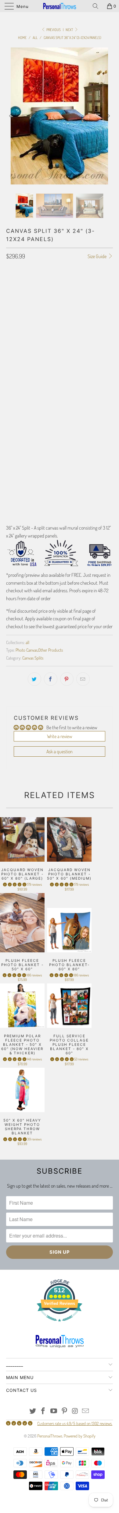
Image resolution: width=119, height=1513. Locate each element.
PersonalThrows (49, 1435)
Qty (9, 474)
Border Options (19, 386)
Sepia (88, 327)
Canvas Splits (32, 657)
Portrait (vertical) (78, 354)
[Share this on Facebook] (50, 679)
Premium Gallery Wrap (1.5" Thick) (38, 300)
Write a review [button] (59, 736)
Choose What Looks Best (30, 354)
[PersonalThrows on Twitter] (32, 1411)
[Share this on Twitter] (34, 679)
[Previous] (12, 115)
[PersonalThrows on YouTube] (54, 1411)
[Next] (107, 115)
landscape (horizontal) (29, 369)
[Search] (97, 6)
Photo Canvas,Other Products (39, 650)
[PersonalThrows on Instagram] (75, 1411)
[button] (14, 884)
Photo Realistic (23, 327)
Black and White (60, 327)
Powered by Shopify (80, 1435)
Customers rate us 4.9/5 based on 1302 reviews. (74, 1423)
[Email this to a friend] (83, 679)
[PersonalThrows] (59, 6)
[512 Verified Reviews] (59, 1324)
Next (70, 29)
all (27, 642)
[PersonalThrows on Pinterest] (64, 1411)
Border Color (18, 448)
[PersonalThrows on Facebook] (43, 1411)
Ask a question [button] (59, 751)
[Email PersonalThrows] (85, 1411)
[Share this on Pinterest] (67, 679)
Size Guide (97, 256)
